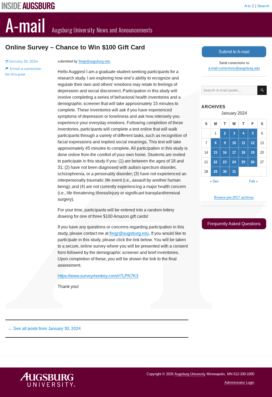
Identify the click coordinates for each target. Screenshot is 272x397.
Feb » (253, 181)
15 (215, 152)
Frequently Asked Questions (234, 224)
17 (234, 152)
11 (243, 143)
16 (225, 152)
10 (234, 143)
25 (243, 162)
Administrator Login (239, 383)
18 (243, 152)
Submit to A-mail (234, 51)
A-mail (25, 24)
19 (252, 152)
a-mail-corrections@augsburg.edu (234, 68)
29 (215, 172)
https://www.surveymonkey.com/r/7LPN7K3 (98, 276)
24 (234, 162)
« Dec (214, 181)
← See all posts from (44, 328)
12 (252, 143)
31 (234, 172)
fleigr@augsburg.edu (94, 61)
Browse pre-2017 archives (234, 197)
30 (225, 172)
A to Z (249, 6)
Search (263, 6)
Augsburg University (190, 374)
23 (225, 162)
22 (215, 162)
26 (252, 162)
